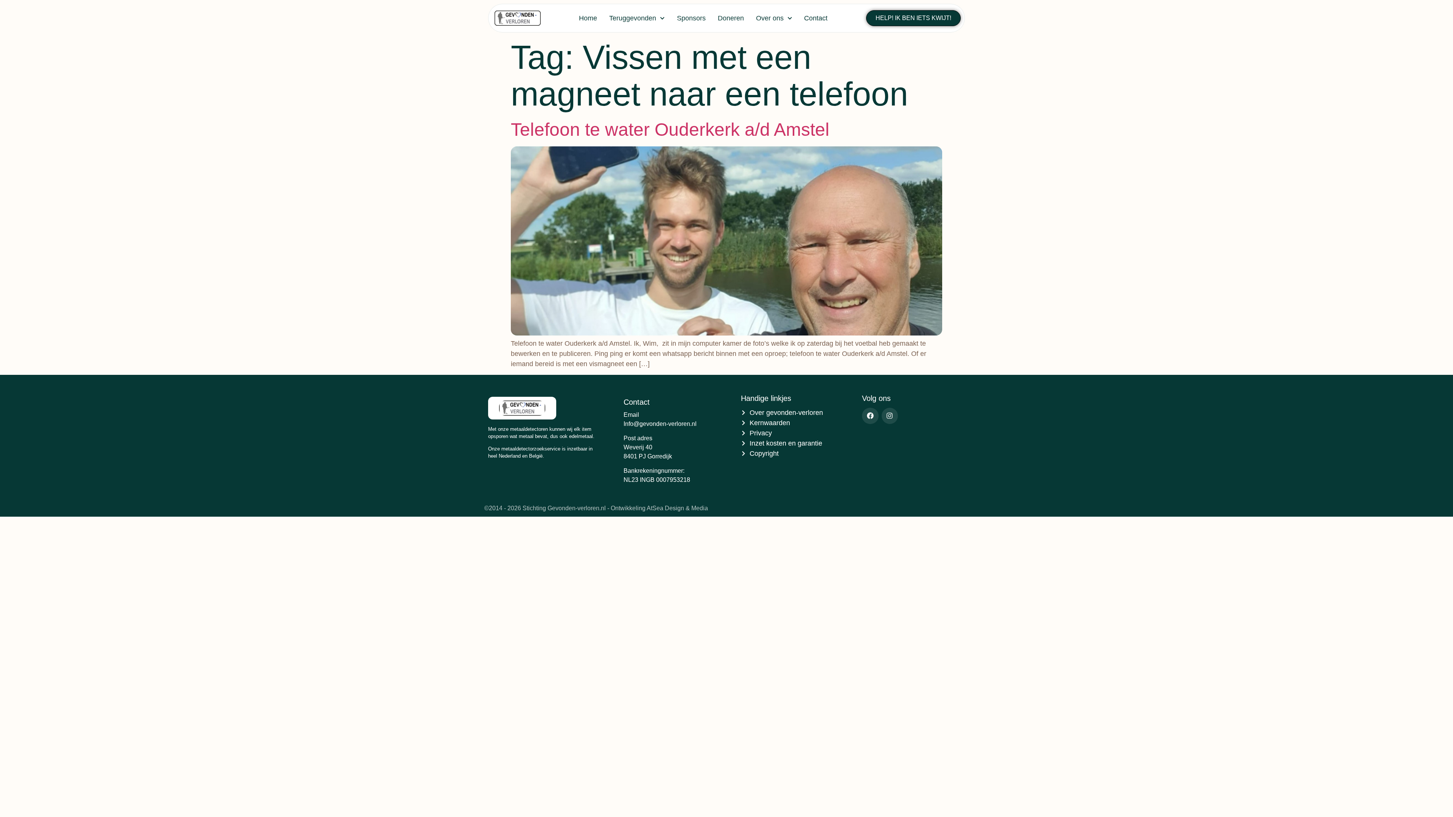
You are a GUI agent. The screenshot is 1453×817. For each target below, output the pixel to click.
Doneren (731, 18)
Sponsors (691, 18)
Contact (816, 18)
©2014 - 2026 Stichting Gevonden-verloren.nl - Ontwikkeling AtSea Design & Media (596, 508)
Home (588, 18)
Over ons (770, 18)
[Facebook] (870, 416)
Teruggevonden (632, 18)
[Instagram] (890, 416)
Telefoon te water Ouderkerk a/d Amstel (670, 130)
